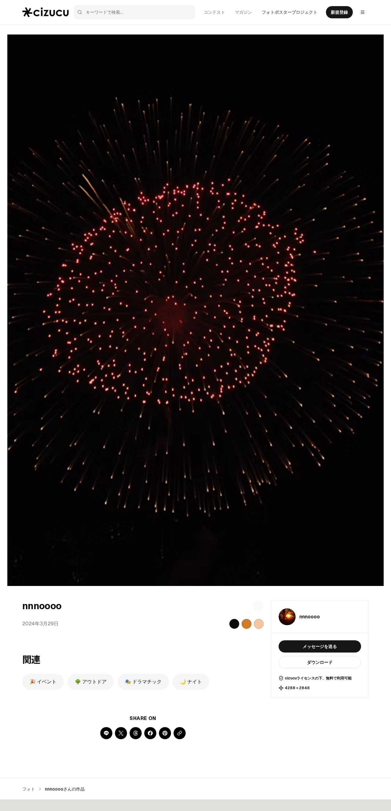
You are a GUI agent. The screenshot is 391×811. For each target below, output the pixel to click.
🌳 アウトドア (91, 681)
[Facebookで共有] (150, 733)
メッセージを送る (320, 646)
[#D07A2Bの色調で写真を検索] (246, 624)
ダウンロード (320, 662)
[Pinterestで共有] (165, 733)
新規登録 (339, 12)
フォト (28, 789)
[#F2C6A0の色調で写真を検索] (259, 624)
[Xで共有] (121, 733)
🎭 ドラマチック (143, 681)
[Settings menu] (362, 12)
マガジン (243, 12)
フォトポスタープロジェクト (289, 12)
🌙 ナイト (191, 681)
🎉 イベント (43, 681)
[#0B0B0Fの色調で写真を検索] (234, 624)
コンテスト (214, 12)
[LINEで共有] (106, 733)
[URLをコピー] (180, 733)
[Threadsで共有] (136, 733)
